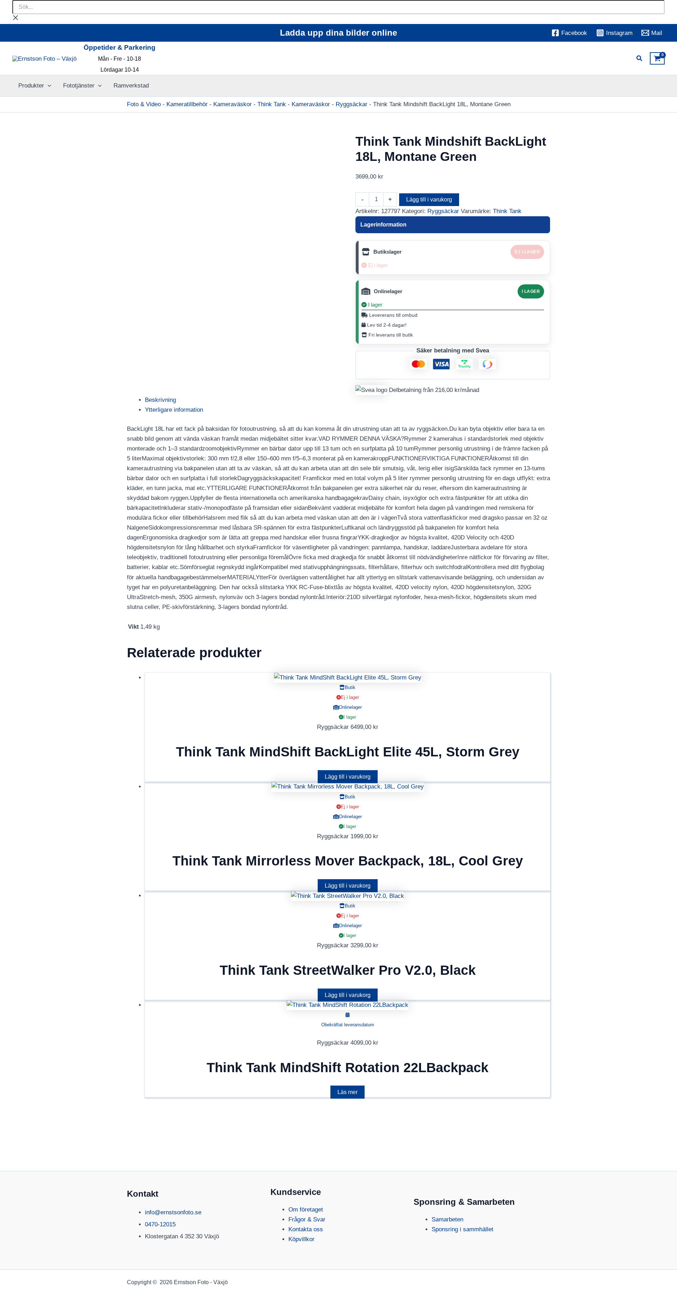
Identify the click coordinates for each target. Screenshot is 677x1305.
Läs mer (347, 1092)
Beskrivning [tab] (160, 400)
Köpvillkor (301, 1239)
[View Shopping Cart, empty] (657, 58)
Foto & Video (144, 104)
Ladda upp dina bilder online (338, 32)
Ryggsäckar (351, 104)
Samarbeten (447, 1219)
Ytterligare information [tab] (174, 409)
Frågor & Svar (306, 1219)
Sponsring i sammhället (462, 1229)
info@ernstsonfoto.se (173, 1212)
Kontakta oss (305, 1229)
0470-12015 (160, 1224)
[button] (639, 59)
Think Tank (271, 104)
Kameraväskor (232, 104)
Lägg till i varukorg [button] (348, 777)
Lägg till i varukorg (429, 200)
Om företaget (305, 1209)
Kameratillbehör (187, 104)
